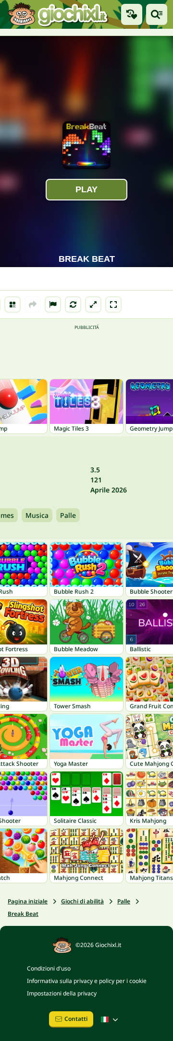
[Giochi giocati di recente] (131, 14)
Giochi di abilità (82, 901)
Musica (37, 515)
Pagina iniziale (28, 901)
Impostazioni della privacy (62, 993)
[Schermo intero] (113, 304)
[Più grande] (93, 304)
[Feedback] (53, 304)
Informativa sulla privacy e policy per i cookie (87, 981)
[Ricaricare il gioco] (73, 304)
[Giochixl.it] (58, 14)
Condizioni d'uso (49, 968)
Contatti (75, 1019)
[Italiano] (110, 1019)
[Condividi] (33, 304)
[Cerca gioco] (156, 14)
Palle (68, 515)
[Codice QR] (12, 304)
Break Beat (23, 914)
